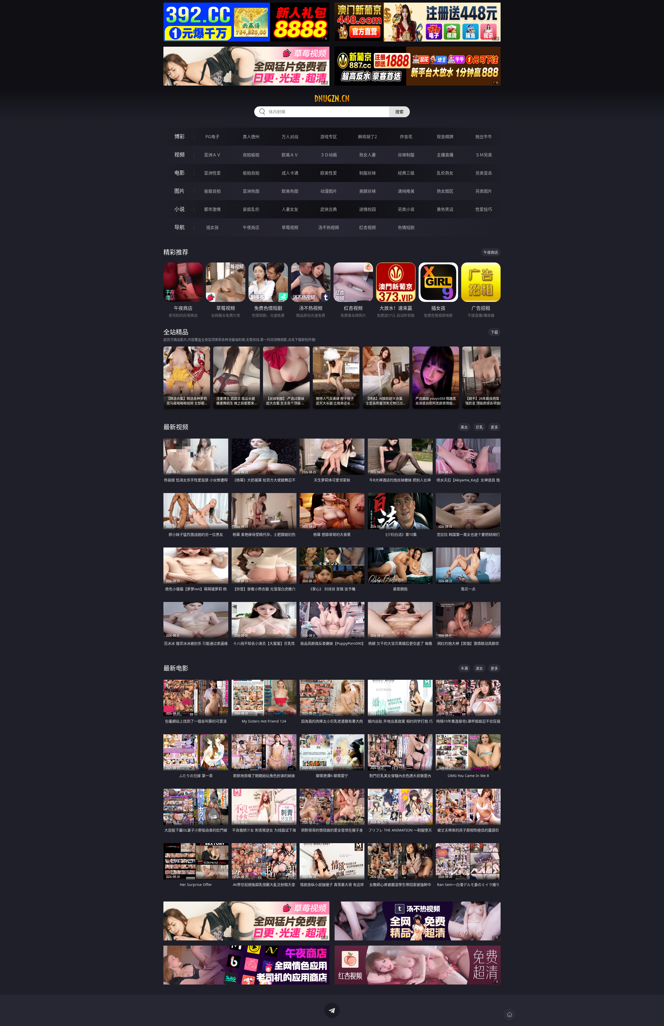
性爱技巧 (483, 209)
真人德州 (251, 137)
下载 (494, 332)
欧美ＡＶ (290, 155)
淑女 (479, 668)
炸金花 (406, 137)
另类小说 (406, 209)
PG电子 (212, 137)
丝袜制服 (406, 155)
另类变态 (483, 173)
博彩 (179, 136)
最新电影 (175, 668)
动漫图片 (328, 191)
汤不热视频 (328, 227)
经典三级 (406, 173)
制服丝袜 (367, 173)
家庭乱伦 (251, 209)
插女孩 (212, 227)
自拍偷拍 (251, 155)
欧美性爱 (328, 173)
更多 (494, 427)
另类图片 (483, 191)
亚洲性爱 (212, 173)
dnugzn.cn (332, 98)
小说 (179, 209)
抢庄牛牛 (483, 137)
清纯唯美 (406, 191)
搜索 (399, 112)
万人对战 (290, 137)
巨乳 (479, 427)
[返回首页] (509, 1014)
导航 (179, 227)
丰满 (464, 668)
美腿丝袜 (367, 191)
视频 (179, 154)
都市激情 (212, 209)
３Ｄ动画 (328, 155)
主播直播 (445, 155)
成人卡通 (290, 173)
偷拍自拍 (251, 173)
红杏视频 (367, 227)
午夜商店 (251, 227)
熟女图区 (445, 191)
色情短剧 (406, 227)
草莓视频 (290, 227)
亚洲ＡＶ (212, 155)
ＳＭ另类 (483, 155)
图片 (179, 191)
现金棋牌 (445, 137)
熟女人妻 (367, 155)
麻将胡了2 (367, 137)
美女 (464, 427)
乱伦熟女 (445, 173)
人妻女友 (290, 209)
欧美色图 (290, 191)
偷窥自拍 (212, 191)
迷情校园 (367, 209)
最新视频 (175, 426)
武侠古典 (328, 209)
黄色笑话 (445, 209)
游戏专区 (328, 137)
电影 (179, 172)
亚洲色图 (251, 191)
